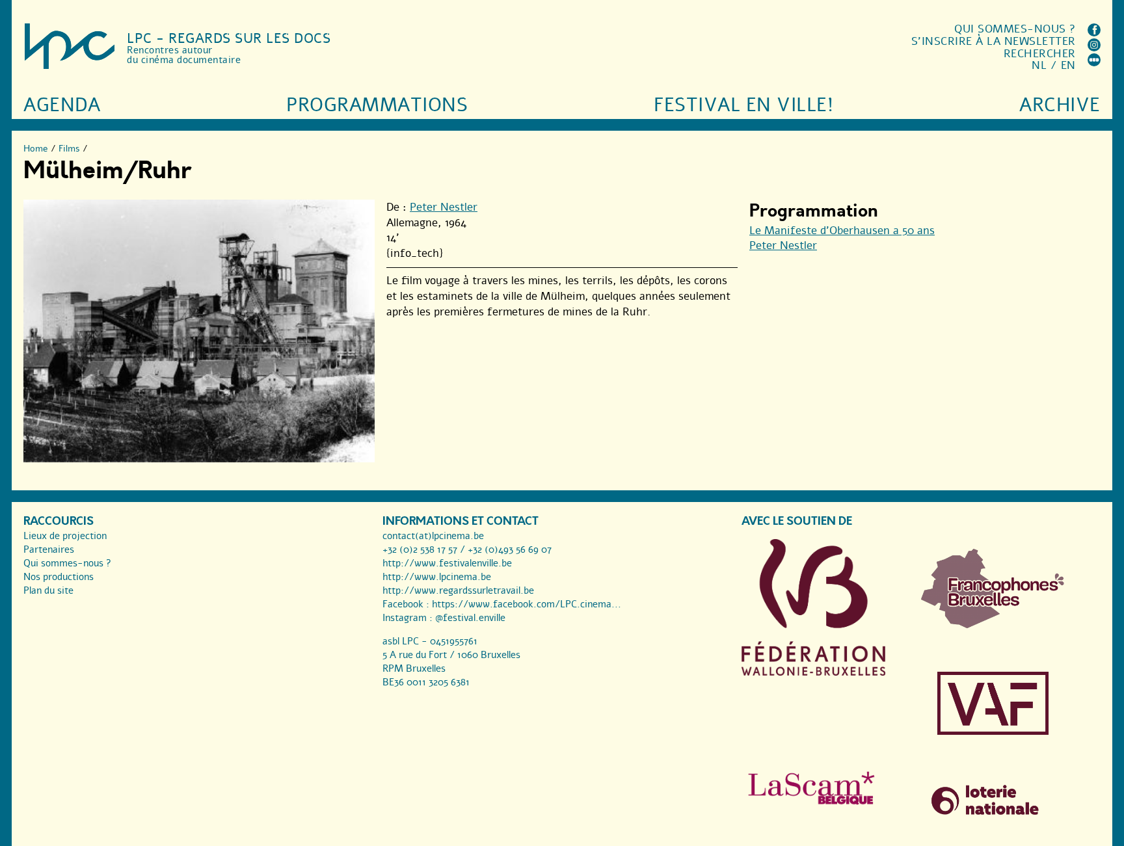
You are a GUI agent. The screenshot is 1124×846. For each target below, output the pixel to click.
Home (35, 148)
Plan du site (48, 590)
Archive (1060, 105)
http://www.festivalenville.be (447, 563)
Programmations (377, 105)
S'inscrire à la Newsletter (993, 41)
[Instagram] (1094, 47)
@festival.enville (470, 617)
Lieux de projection (65, 535)
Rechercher (1040, 53)
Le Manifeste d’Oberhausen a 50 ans (842, 230)
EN (1068, 65)
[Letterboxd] (1094, 62)
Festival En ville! (743, 105)
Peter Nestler (443, 207)
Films (69, 148)
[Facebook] (1094, 32)
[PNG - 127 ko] (993, 624)
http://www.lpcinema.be (436, 576)
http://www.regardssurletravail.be (458, 590)
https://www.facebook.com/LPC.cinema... (526, 604)
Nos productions (58, 576)
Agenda (61, 105)
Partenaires (48, 549)
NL (1039, 65)
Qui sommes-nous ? (1015, 28)
